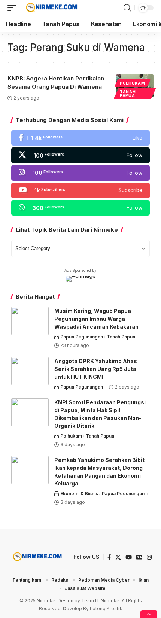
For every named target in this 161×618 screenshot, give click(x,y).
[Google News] (139, 557)
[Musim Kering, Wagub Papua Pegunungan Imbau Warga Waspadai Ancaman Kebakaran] (30, 321)
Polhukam (132, 83)
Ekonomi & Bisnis (79, 493)
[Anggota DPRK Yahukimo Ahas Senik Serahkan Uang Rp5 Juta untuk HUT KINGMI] (30, 371)
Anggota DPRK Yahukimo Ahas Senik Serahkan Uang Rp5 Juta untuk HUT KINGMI (95, 369)
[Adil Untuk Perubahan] (50, 8)
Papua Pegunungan (81, 337)
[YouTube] (129, 557)
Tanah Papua (128, 93)
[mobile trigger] (13, 8)
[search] (127, 8)
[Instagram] (80, 173)
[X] (80, 155)
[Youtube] (80, 190)
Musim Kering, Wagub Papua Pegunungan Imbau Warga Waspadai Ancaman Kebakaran (96, 319)
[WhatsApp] (80, 208)
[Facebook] (80, 138)
